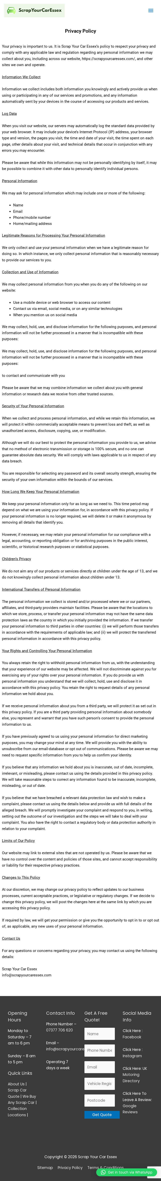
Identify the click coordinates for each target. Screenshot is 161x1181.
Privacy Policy (70, 1167)
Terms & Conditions (105, 1167)
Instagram (133, 1056)
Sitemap (45, 1167)
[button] (126, 1172)
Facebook (132, 1037)
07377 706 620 (59, 1030)
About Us (16, 1084)
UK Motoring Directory (135, 1075)
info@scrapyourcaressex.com (74, 1049)
